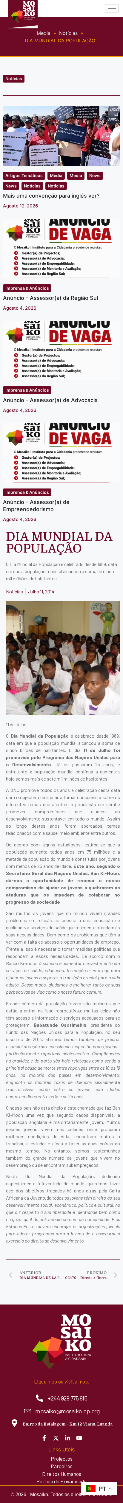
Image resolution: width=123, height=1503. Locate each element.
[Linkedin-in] (67, 1438)
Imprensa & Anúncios (27, 288)
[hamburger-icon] (112, 8)
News (95, 175)
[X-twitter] (55, 1438)
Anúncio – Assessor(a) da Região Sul (50, 298)
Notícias (13, 78)
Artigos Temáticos (24, 175)
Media (56, 175)
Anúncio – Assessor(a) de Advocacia (50, 400)
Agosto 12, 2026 (20, 206)
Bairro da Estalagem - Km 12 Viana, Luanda (68, 1424)
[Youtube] (79, 1438)
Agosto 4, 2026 (19, 308)
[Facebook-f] (44, 1438)
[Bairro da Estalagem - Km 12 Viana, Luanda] (14, 1423)
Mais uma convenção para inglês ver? (51, 196)
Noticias (56, 185)
